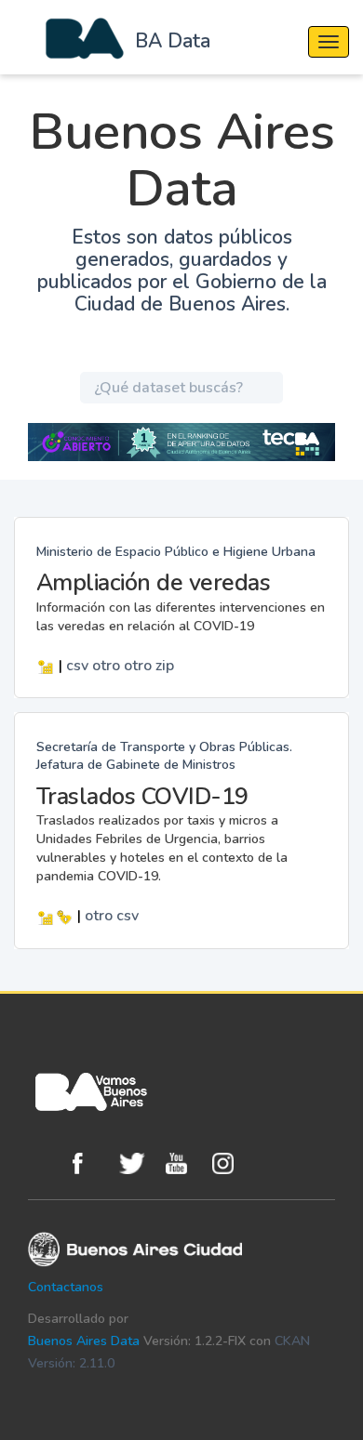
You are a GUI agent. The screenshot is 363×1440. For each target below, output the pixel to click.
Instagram (230, 1163)
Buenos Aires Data (84, 1341)
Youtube (184, 1163)
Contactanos (65, 1287)
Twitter (137, 1163)
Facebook (91, 1163)
